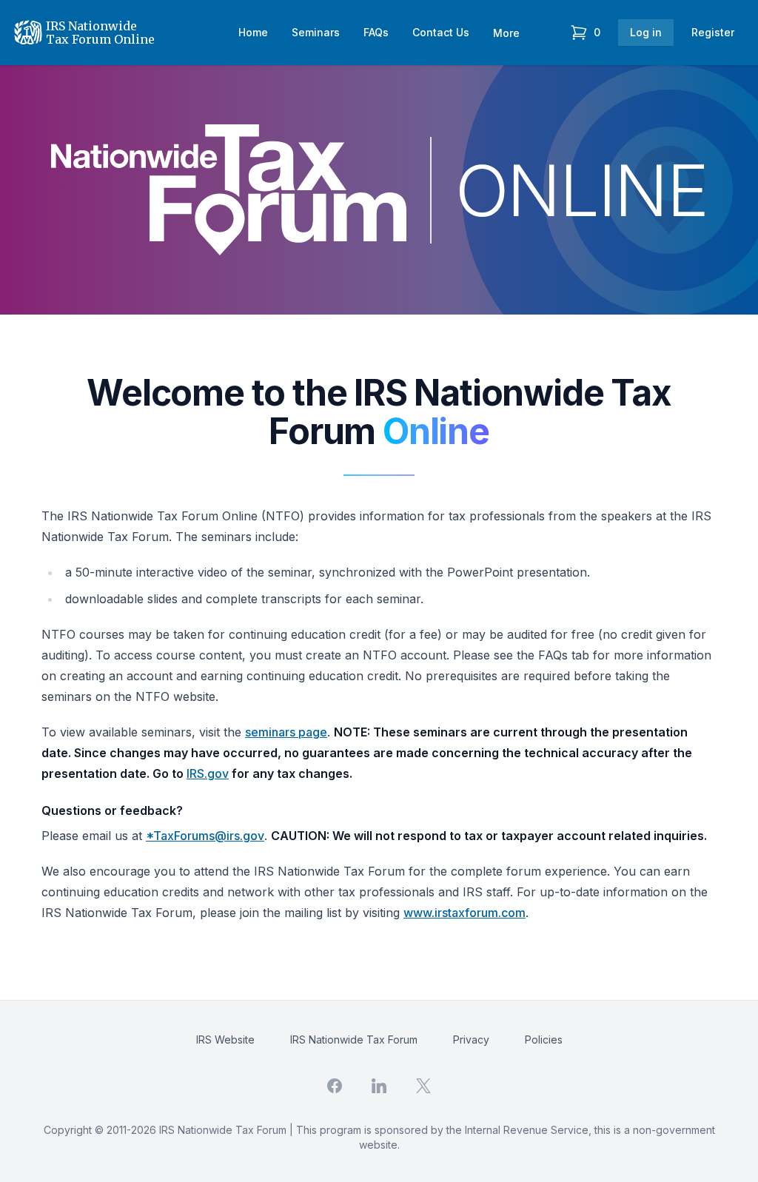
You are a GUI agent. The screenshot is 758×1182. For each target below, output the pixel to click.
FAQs (376, 32)
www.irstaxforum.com (464, 912)
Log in (646, 32)
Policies (544, 1039)
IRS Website (225, 1039)
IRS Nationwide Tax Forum (353, 1039)
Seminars (316, 32)
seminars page (286, 732)
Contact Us (440, 32)
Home (253, 32)
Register (712, 32)
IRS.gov (208, 773)
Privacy (471, 1039)
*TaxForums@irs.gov (205, 835)
